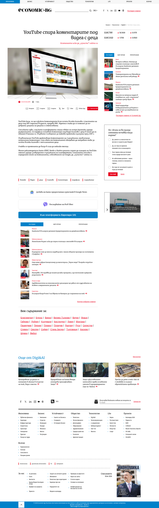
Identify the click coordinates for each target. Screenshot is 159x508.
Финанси (43, 429)
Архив (122, 174)
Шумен (24, 333)
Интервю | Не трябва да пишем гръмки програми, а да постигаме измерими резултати (62, 274)
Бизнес (29, 1)
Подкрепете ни (54, 487)
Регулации (43, 434)
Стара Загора (57, 329)
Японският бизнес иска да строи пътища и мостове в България (57, 241)
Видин (75, 317)
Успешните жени (131, 434)
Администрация (78, 437)
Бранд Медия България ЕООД (36, 483)
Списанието (24, 453)
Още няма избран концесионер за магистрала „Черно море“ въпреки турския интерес (62, 263)
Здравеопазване (78, 429)
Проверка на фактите (77, 474)
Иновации (43, 423)
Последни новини (134, 11)
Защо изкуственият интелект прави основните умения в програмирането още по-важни (95, 383)
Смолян (35, 329)
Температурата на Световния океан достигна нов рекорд (128, 75)
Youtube (23, 180)
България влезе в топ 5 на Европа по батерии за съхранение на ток (58, 294)
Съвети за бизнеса (60, 417)
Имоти (42, 431)
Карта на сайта (75, 477)
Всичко (149, 1)
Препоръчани (83, 224)
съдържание (89, 180)
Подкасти (129, 420)
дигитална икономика (39, 463)
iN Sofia (128, 431)
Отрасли (42, 420)
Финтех (93, 431)
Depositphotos (84, 506)
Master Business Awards (133, 429)
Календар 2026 (130, 417)
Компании (43, 417)
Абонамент (53, 477)
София (44, 329)
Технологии (89, 1)
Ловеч (70, 321)
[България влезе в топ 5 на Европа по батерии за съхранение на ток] (25, 295)
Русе (77, 325)
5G (51, 463)
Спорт (111, 431)
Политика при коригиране (58, 479)
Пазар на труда (25, 437)
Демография (77, 423)
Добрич (35, 321)
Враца (84, 317)
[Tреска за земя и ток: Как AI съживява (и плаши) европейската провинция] (128, 370)
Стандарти (57, 420)
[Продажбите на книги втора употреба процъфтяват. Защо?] (63, 370)
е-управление (95, 423)
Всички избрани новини (86, 302)
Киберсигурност (96, 426)
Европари (23, 420)
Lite (109, 1)
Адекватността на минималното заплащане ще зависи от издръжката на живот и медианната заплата (62, 284)
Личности (113, 426)
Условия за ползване (77, 482)
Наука (111, 417)
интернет (59, 463)
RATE (127, 423)
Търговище (71, 329)
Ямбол (33, 333)
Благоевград (27, 317)
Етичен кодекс (75, 479)
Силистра (87, 325)
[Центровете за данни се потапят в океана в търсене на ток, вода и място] (31, 370)
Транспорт (23, 429)
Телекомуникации (96, 420)
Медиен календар (55, 491)
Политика (76, 417)
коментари (63, 180)
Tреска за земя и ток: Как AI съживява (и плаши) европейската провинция (127, 381)
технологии (23, 463)
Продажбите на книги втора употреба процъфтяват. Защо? (63, 381)
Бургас (39, 317)
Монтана (80, 321)
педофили (76, 180)
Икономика (10, 1)
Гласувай (113, 174)
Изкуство (113, 429)
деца (41, 180)
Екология (76, 434)
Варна (48, 317)
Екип (30, 477)
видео (32, 180)
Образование (77, 426)
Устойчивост (49, 1)
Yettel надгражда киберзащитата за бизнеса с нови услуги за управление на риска (127, 109)
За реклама (32, 474)
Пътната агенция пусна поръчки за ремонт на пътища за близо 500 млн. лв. (124, 208)
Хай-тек (93, 429)
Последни (32, 224)
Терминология (24, 447)
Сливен (24, 329)
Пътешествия (114, 420)
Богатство (113, 423)
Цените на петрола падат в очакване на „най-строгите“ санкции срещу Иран (127, 97)
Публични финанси (26, 417)
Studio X (86, 505)
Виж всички (137, 357)
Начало (108, 25)
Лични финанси (78, 420)
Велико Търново (62, 317)
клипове (50, 180)
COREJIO (128, 426)
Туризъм (23, 434)
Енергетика (24, 426)
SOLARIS (128, 437)
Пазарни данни (25, 455)
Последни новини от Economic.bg (128, 115)
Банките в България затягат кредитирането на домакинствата (58, 231)
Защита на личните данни (58, 474)
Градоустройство (78, 431)
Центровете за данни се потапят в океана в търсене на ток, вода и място (30, 381)
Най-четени (57, 224)
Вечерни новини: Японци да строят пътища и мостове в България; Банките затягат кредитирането (127, 65)
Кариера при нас (55, 482)
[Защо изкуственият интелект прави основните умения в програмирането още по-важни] (95, 370)
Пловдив (58, 325)
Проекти (129, 1)
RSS (57, 401)
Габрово (25, 321)
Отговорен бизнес (59, 423)
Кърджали (46, 321)
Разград (69, 325)
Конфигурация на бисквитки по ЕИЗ (76, 487)
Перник (37, 325)
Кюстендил (59, 321)
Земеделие (23, 431)
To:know (22, 450)
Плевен (47, 325)
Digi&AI (123, 25)
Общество (69, 1)
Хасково (84, 329)
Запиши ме (137, 401)
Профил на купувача (35, 487)
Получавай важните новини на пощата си (115, 400)
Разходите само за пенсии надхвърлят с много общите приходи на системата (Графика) (63, 253)
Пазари (42, 426)
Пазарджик (26, 325)
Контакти (32, 479)
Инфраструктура (25, 423)
